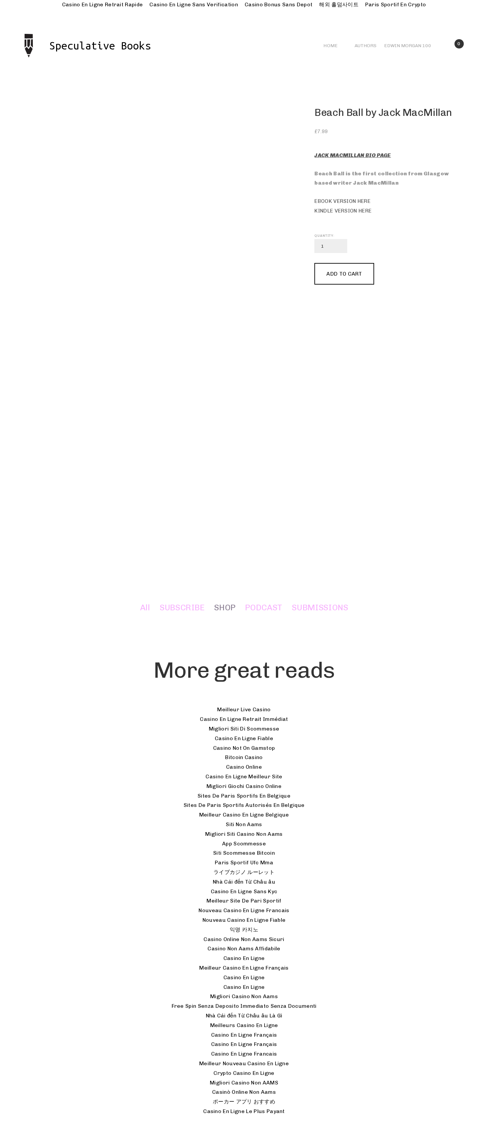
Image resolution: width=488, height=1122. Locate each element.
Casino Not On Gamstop (244, 748)
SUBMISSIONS (320, 607)
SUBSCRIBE (182, 607)
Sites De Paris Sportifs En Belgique (244, 796)
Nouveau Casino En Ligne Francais (244, 910)
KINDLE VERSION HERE (342, 211)
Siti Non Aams (244, 824)
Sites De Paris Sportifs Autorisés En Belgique (244, 805)
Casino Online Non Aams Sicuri (243, 939)
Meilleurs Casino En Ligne (244, 1025)
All (145, 607)
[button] (344, 274)
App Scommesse (244, 843)
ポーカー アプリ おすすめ (244, 1101)
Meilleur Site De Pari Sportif (243, 901)
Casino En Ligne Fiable (244, 738)
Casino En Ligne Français (244, 1035)
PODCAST (263, 607)
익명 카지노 (244, 929)
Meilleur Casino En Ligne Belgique (244, 815)
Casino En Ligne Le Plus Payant (244, 1111)
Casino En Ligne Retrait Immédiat (244, 719)
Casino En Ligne (244, 958)
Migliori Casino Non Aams (244, 996)
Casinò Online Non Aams (244, 1092)
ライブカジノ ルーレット (244, 872)
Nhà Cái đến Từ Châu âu (244, 882)
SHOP (224, 607)
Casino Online (244, 767)
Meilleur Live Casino (244, 709)
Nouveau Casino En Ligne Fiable (244, 920)
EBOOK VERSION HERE (342, 201)
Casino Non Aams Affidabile (243, 948)
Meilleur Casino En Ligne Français (244, 968)
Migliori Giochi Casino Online (244, 786)
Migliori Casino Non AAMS (244, 1082)
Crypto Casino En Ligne (243, 1073)
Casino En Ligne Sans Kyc (244, 891)
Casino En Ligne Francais (244, 1054)
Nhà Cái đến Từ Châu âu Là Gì (244, 1015)
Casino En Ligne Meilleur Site (243, 776)
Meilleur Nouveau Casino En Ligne (244, 1063)
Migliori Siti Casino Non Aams (244, 834)
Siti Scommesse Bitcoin (244, 853)
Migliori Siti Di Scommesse (244, 729)
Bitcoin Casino (244, 757)
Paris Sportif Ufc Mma (244, 862)
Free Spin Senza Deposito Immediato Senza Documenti (244, 1006)
